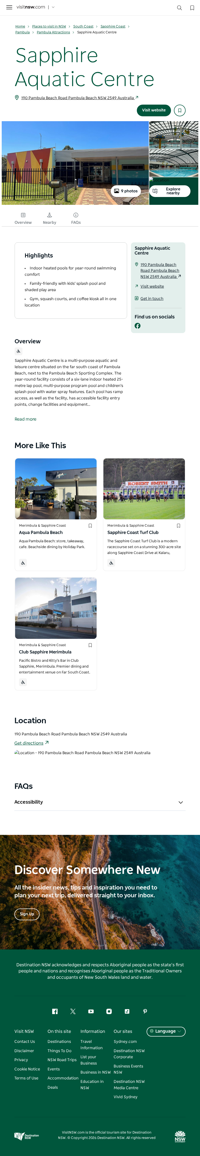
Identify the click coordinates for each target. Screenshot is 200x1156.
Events (54, 1069)
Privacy (21, 1060)
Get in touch (151, 299)
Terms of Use (26, 1078)
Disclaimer (24, 1051)
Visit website (154, 110)
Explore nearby (173, 191)
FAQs (76, 223)
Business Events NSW (128, 1069)
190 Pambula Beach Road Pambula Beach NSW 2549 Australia (78, 98)
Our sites (123, 1031)
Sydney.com (125, 1042)
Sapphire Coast (112, 26)
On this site (59, 1031)
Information (92, 1031)
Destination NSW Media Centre (129, 1085)
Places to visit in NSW (49, 26)
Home (20, 26)
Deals (53, 1087)
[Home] (31, 7)
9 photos (129, 191)
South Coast (83, 26)
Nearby (49, 223)
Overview (23, 223)
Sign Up (27, 914)
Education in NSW (92, 1085)
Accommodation (63, 1078)
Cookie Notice (27, 1069)
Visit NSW (24, 1031)
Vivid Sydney (126, 1097)
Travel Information (91, 1045)
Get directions (28, 743)
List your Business (88, 1060)
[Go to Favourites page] (191, 7)
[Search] (179, 9)
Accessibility (28, 802)
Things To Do (59, 1051)
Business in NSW (95, 1072)
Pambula (22, 32)
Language (165, 1031)
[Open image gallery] (75, 204)
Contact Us (24, 1042)
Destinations (59, 1042)
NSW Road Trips (62, 1060)
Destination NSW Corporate (129, 1054)
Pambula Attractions (53, 32)
